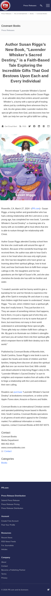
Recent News (6, 538)
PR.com (35, 208)
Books (32, 13)
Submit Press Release (10, 500)
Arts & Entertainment (20, 13)
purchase (18, 392)
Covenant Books (41, 13)
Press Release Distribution (12, 508)
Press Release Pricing (10, 504)
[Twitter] (29, 126)
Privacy (4, 578)
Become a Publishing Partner (13, 570)
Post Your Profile (8, 525)
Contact (8, 451)
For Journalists (7, 545)
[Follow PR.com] (48, 589)
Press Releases (6, 13)
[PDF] (43, 126)
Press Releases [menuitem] (29, 5)
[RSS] (20, 126)
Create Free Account (9, 521)
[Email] (48, 126)
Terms (3, 574)
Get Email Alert (11, 126)
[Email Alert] (3, 126)
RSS (24, 126)
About (3, 562)
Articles (4, 549)
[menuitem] (41, 5)
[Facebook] (34, 126)
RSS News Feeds (8, 541)
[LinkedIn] (39, 126)
